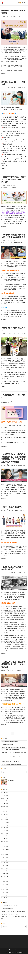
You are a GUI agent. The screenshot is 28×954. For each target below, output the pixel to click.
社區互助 (23, 87)
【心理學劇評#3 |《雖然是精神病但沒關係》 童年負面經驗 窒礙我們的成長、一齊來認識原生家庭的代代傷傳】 (13, 458)
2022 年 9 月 (4, 803)
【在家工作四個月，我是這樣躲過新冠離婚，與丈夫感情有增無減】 (13, 664)
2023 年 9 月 (4, 795)
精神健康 (21, 242)
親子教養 (14, 187)
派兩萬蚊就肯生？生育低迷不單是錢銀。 (10, 741)
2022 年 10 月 (4, 801)
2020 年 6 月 (4, 862)
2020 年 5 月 (4, 865)
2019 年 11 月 (4, 876)
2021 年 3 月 (4, 841)
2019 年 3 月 (4, 889)
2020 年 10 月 (4, 854)
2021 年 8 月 (4, 830)
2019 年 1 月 (4, 895)
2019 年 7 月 (4, 881)
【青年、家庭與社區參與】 (12, 507)
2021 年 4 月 (4, 838)
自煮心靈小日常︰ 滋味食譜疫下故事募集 (10, 750)
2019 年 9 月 (4, 879)
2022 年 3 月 (4, 814)
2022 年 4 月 (4, 811)
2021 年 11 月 (4, 822)
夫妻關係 (19, 670)
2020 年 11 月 (4, 852)
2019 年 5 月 (4, 884)
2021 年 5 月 (4, 836)
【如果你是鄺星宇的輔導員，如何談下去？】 (13, 568)
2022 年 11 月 (4, 798)
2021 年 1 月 (4, 846)
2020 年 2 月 (4, 871)
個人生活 (5, 242)
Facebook (11, 949)
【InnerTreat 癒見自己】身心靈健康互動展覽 (11, 764)
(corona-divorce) (18, 695)
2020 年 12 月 (4, 849)
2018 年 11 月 (4, 897)
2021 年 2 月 (4, 844)
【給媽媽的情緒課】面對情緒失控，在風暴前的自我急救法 (13, 235)
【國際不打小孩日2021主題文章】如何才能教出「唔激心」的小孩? (13, 179)
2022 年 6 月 (4, 806)
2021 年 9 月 (4, 827)
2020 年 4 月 (4, 868)
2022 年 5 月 (4, 809)
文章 (19, 16)
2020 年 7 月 (4, 860)
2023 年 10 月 (4, 792)
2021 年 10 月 (4, 825)
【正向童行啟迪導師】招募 (7, 744)
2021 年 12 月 (4, 819)
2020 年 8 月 (4, 857)
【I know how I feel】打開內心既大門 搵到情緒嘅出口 (13, 747)
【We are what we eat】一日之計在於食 (10, 761)
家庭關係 (5, 187)
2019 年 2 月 (4, 892)
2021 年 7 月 (4, 833)
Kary (4, 16)
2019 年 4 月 (4, 887)
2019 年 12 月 (4, 873)
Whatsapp (17, 949)
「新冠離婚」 (11, 695)
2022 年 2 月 (4, 817)
